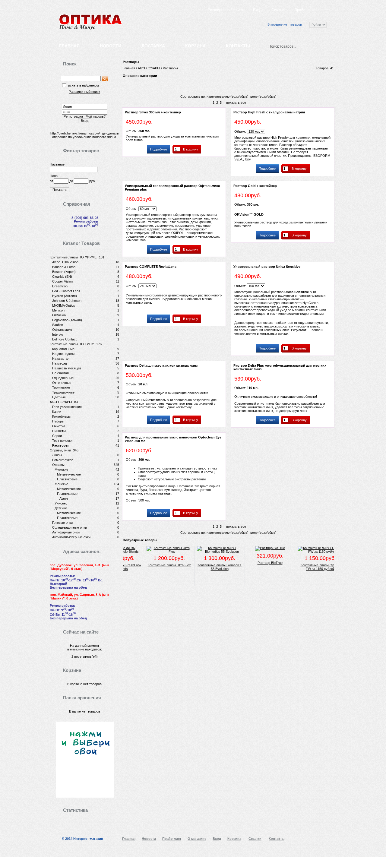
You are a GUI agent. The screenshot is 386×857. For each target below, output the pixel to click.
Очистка (58, 426)
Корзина (195, 45)
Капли (56, 411)
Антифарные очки (66, 532)
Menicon (58, 310)
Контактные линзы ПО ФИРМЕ (73, 257)
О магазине (197, 838)
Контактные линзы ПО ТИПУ (72, 344)
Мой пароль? (96, 116)
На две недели (63, 354)
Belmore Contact (64, 339)
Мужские (61, 469)
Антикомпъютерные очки (71, 537)
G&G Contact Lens (66, 291)
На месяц (59, 363)
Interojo (57, 334)
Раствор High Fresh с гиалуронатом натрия (269, 112)
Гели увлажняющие (67, 407)
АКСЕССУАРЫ (61, 402)
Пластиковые (67, 479)
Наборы (58, 421)
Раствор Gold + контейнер (255, 186)
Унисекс (61, 503)
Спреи (57, 436)
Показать (59, 189)
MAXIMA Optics (63, 305)
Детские (61, 508)
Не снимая (60, 373)
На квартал (60, 358)
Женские (61, 484)
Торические (61, 387)
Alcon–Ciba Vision (65, 262)
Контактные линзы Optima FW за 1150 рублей (311, 567)
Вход (257, 10)
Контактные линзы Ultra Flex (160, 565)
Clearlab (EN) (62, 276)
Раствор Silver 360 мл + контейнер (153, 112)
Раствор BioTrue (261, 562)
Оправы (58, 464)
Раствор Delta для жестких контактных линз (161, 365)
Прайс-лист (304, 10)
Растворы (60, 445)
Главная (69, 45)
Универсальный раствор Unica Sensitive (266, 266)
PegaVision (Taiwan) (67, 320)
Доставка (153, 45)
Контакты (238, 45)
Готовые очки (62, 522)
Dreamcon (60, 286)
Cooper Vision (62, 281)
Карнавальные (63, 349)
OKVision (59, 315)
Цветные (59, 397)
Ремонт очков (62, 460)
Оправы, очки (60, 450)
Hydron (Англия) (64, 296)
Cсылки (277, 10)
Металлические (69, 474)
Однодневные (63, 378)
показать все (236, 102)
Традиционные (63, 392)
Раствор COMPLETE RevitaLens (150, 266)
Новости (110, 45)
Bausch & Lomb (63, 267)
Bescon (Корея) (64, 272)
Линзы (57, 455)
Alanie (63, 498)
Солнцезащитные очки (69, 527)
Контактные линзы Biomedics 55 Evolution (210, 567)
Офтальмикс (62, 329)
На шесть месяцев (66, 368)
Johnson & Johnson (66, 300)
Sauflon (57, 325)
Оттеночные (61, 382)
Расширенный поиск (225, 10)
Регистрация (73, 116)
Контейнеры (61, 416)
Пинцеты (59, 431)
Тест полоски (62, 440)
